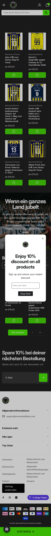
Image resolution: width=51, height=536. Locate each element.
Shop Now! (25, 293)
